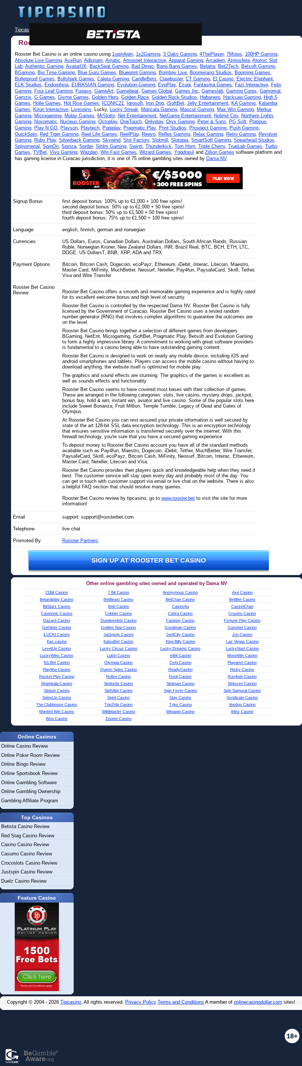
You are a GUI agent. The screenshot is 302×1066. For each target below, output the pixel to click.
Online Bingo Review (23, 764)
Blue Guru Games (97, 72)
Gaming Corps (241, 91)
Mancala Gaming (159, 109)
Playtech (90, 128)
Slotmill (160, 140)
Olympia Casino (118, 662)
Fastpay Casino (180, 620)
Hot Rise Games (81, 103)
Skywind (111, 140)
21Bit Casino (56, 592)
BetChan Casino (180, 599)
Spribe (86, 146)
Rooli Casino (180, 676)
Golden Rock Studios (174, 97)
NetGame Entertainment (185, 115)
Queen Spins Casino (118, 669)
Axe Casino (242, 592)
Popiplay (111, 128)
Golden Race (135, 97)
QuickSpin (26, 134)
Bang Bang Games (177, 66)
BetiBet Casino (242, 599)
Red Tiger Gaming (59, 134)
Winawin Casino (180, 711)
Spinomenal (27, 146)
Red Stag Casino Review (27, 835)
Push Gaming (244, 128)
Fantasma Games (213, 84)
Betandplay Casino (56, 599)
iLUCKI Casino (56, 634)
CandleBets (144, 79)
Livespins (81, 109)
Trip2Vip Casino (118, 704)
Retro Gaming (241, 134)
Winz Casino (242, 711)
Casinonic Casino (56, 613)
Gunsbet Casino (242, 627)
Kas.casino (57, 641)
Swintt (136, 146)
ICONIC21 (113, 103)
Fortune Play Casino (242, 620)
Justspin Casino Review (26, 872)
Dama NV (216, 158)
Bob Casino (118, 606)
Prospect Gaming (207, 128)
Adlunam (93, 60)
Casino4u (180, 606)
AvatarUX (76, 66)
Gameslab (212, 91)
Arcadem (215, 60)
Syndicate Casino (242, 697)
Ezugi (185, 84)
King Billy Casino (180, 641)
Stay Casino (180, 697)
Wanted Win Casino (56, 711)
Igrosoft (135, 103)
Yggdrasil (184, 152)
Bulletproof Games (35, 79)
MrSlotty (106, 115)
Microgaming (48, 115)
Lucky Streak (124, 109)
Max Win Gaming (235, 109)
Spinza (69, 146)
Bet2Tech (228, 66)
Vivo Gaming (63, 152)
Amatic (112, 60)
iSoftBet (175, 103)
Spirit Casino (118, 697)
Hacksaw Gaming (242, 97)
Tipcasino (70, 1002)
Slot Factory (136, 140)
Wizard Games (155, 152)
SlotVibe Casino (119, 690)
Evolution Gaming (136, 84)
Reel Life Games (99, 134)
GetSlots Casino (56, 627)
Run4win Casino (242, 676)
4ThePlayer (212, 54)
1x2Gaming (148, 54)
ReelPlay (129, 134)
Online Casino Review (24, 746)
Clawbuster (171, 79)
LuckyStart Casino (242, 648)
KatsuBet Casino (118, 641)
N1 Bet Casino (57, 662)
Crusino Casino (242, 613)
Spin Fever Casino (180, 690)
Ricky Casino (242, 669)
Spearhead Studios (254, 140)
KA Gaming (243, 103)
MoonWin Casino (242, 655)
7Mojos (234, 54)
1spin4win (122, 54)
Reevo (148, 134)
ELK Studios (28, 84)
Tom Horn (185, 146)
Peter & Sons (211, 121)
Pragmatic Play (139, 128)
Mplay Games (79, 115)
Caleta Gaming (113, 79)
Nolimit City (226, 115)
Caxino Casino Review (25, 844)
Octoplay (107, 121)
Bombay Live (173, 72)
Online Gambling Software (29, 782)
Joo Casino (242, 634)
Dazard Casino (56, 620)
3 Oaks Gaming (180, 54)
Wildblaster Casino (118, 711)
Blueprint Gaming (137, 72)
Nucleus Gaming (77, 121)
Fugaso (83, 91)
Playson (69, 128)
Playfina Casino (56, 669)
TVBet (40, 152)
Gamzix (23, 97)
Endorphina (57, 84)
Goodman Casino (180, 627)
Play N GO (45, 128)
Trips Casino (180, 704)
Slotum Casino (57, 690)
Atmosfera (239, 60)
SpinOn (51, 146)
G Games (44, 97)
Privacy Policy (140, 1002)
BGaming (25, 72)
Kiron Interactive (50, 109)
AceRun (72, 60)
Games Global (156, 91)
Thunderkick (158, 146)
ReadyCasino (180, 669)
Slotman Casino (180, 683)
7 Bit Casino (118, 592)
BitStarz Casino (56, 606)
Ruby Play (45, 140)
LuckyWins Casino (56, 655)
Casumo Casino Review (26, 853)
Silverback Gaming (79, 140)
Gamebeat (127, 91)
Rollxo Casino (118, 676)
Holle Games (47, 103)
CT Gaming (198, 79)
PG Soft (237, 121)
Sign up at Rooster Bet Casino (148, 560)
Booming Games (252, 72)
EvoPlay (167, 84)
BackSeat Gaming (109, 66)
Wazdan (89, 152)
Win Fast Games (119, 152)
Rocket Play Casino (56, 676)
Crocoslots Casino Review (29, 863)
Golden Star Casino (118, 627)
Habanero (210, 97)
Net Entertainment (137, 115)
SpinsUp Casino (56, 697)
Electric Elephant (254, 79)
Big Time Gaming (56, 72)
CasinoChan (242, 606)
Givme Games (73, 97)
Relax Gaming (208, 134)
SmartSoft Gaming (211, 140)
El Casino (223, 79)
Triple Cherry (211, 146)
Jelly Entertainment (207, 103)
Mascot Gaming (197, 109)
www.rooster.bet (178, 498)
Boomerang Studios (211, 72)
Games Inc (187, 91)
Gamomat (270, 91)
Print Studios (172, 128)
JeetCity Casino (180, 634)
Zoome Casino (118, 718)
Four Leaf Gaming (53, 91)
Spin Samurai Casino (242, 690)
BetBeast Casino (118, 599)
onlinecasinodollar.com (258, 1002)
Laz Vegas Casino (242, 641)
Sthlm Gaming (111, 146)
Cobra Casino (180, 613)
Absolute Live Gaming (38, 60)
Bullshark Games (75, 79)
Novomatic (45, 121)
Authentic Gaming (44, 66)
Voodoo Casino (242, 704)
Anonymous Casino (180, 592)
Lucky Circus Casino (118, 648)
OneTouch (131, 121)
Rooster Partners (80, 540)
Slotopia (179, 140)
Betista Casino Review (25, 826)
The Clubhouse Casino (56, 704)
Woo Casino (56, 718)
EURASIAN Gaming (92, 84)
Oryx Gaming (180, 121)
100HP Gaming (261, 54)
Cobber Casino (118, 613)
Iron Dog (155, 103)
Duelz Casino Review (23, 881)
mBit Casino (180, 655)
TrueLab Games (245, 146)
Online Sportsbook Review (29, 773)
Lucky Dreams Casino (180, 648)
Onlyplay (154, 121)
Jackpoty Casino (118, 634)
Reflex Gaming (174, 134)
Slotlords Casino (118, 683)
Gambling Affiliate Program (29, 800)
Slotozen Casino (242, 683)
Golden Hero (105, 97)
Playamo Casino (242, 662)
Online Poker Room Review (30, 755)
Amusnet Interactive (144, 60)
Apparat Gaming (186, 60)
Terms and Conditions (181, 1002)
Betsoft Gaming (258, 66)
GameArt (103, 91)
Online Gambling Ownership (30, 791)
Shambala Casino (56, 683)
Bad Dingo (142, 66)
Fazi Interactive (251, 84)
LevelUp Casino (56, 648)
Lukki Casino (118, 655)
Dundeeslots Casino (119, 620)
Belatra (207, 66)
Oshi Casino (180, 662)
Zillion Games (219, 152)
